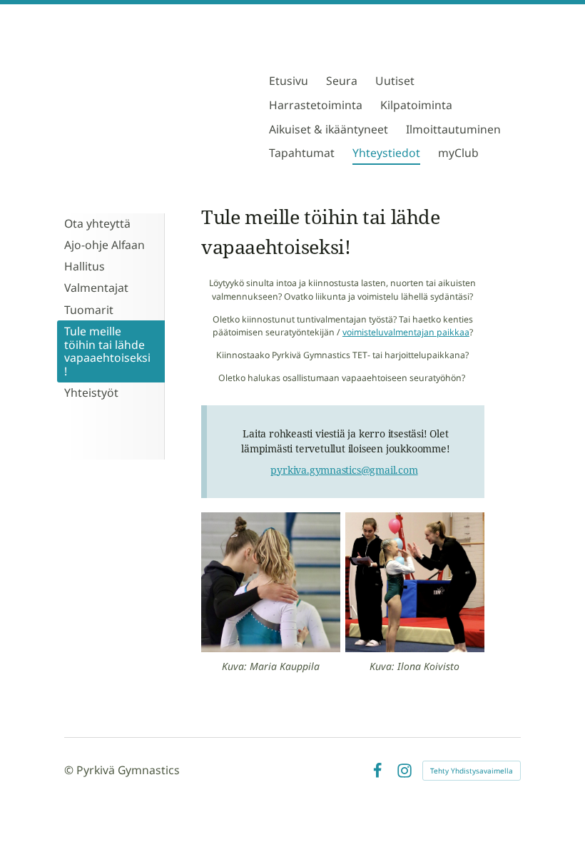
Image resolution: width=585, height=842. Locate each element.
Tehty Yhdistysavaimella (471, 771)
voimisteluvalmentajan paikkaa (405, 332)
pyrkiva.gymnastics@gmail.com (343, 470)
